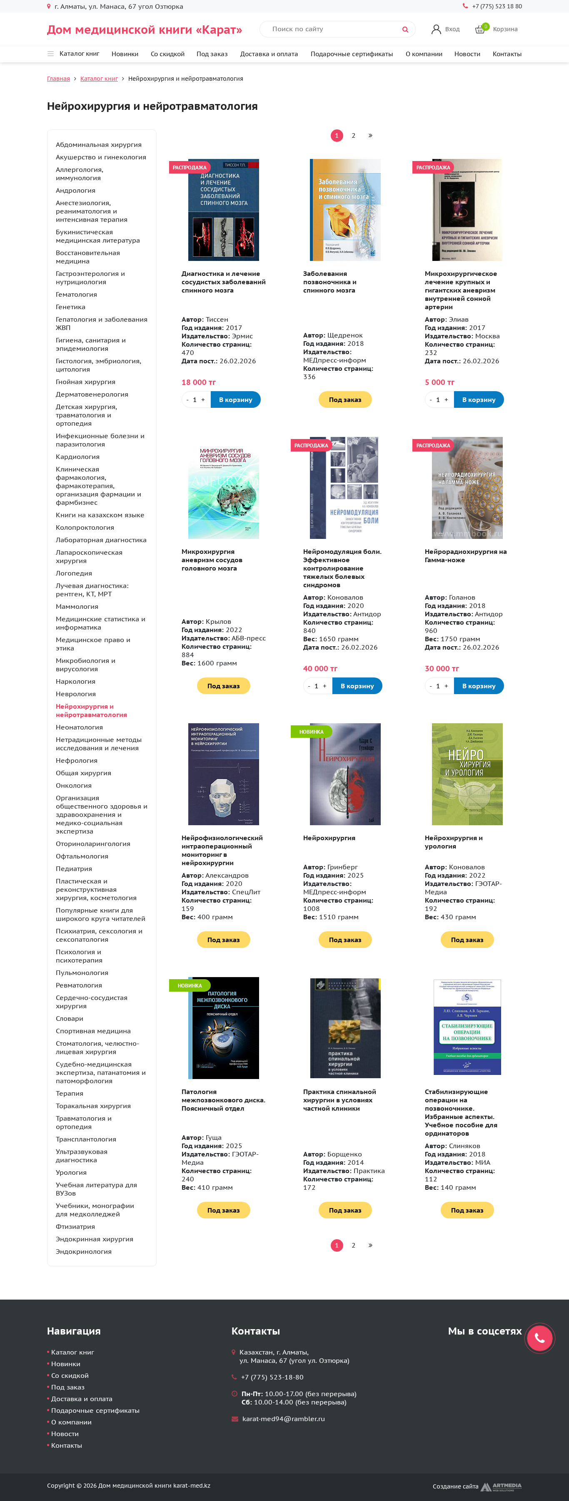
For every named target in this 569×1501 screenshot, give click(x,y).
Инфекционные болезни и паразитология (100, 440)
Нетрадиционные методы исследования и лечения (99, 743)
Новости (467, 54)
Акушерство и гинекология (101, 157)
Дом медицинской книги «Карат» (144, 29)
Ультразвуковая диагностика (81, 1155)
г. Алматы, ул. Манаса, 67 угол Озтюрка (119, 6)
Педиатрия (74, 868)
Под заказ (212, 54)
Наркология (75, 681)
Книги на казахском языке (100, 515)
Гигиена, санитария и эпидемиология (91, 344)
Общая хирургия (83, 773)
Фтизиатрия (75, 1226)
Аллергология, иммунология (79, 173)
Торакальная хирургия (93, 1106)
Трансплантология (86, 1139)
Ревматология (79, 985)
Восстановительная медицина (88, 256)
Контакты (507, 54)
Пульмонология (82, 972)
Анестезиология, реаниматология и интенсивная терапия (91, 210)
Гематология (76, 294)
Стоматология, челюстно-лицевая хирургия (97, 1047)
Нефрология (76, 760)
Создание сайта (456, 1486)
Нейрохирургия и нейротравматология (91, 710)
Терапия (69, 1093)
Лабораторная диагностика (101, 540)
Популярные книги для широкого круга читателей (100, 914)
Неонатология (79, 727)
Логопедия (74, 573)
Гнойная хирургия (85, 381)
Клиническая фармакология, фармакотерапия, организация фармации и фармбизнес (98, 485)
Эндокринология (84, 1251)
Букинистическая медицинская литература (98, 236)
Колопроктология (85, 527)
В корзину (235, 399)
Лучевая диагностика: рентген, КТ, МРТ (92, 589)
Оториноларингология (93, 843)
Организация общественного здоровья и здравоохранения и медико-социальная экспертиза (101, 814)
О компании (424, 54)
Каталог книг (99, 78)
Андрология (75, 190)
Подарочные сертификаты (352, 54)
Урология (71, 1172)
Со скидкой (168, 54)
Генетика (70, 307)
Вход (452, 29)
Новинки (125, 54)
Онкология (74, 785)
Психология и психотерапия (79, 956)
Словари (69, 1018)
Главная (58, 78)
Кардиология (78, 456)
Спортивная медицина (93, 1031)
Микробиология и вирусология (85, 664)
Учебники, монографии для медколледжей (95, 1209)
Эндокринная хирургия (94, 1239)
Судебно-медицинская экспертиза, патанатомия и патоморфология (101, 1072)
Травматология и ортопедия (84, 1122)
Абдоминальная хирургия (99, 144)
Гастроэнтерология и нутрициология (90, 277)
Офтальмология (82, 856)
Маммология (77, 606)
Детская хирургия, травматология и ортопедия (86, 414)
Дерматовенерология (92, 394)
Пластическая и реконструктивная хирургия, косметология (96, 889)
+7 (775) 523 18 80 (497, 6)
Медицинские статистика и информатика (100, 623)
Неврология (76, 694)
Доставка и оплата (269, 54)
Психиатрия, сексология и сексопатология (99, 935)
